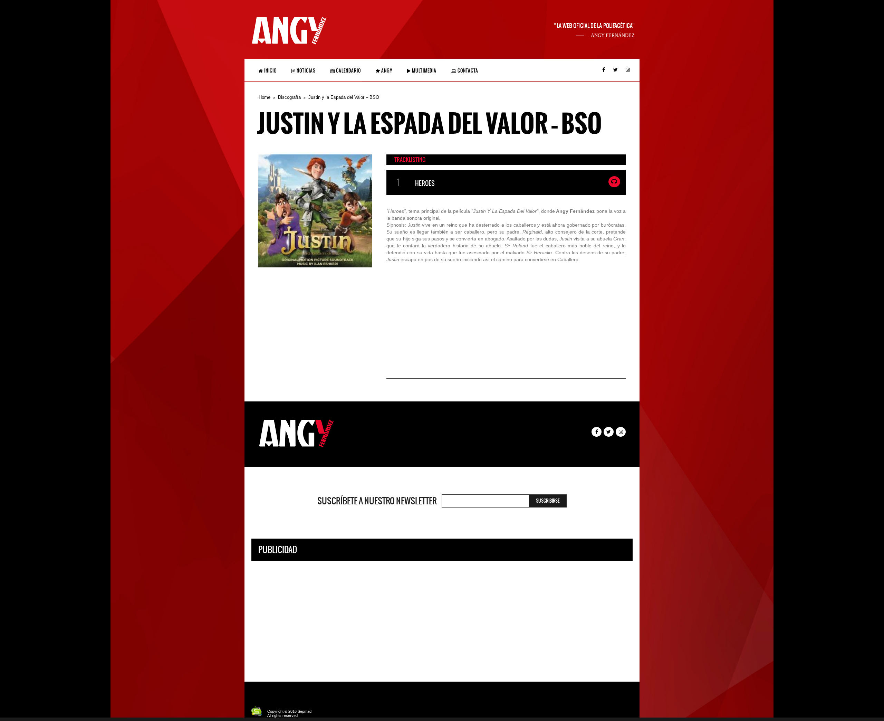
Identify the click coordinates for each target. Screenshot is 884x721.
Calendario (348, 70)
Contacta (467, 70)
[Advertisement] (442, 616)
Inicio (270, 70)
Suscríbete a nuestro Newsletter (377, 501)
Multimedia (423, 70)
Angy (386, 70)
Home (264, 97)
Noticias (306, 70)
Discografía (289, 97)
